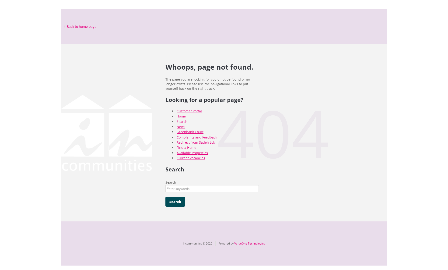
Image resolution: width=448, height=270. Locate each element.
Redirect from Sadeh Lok (196, 142)
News (181, 126)
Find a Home (186, 147)
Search (182, 121)
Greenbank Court (190, 132)
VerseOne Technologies (249, 243)
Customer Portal (189, 111)
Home (181, 116)
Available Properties (192, 153)
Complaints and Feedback (197, 137)
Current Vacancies (191, 158)
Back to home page (81, 26)
